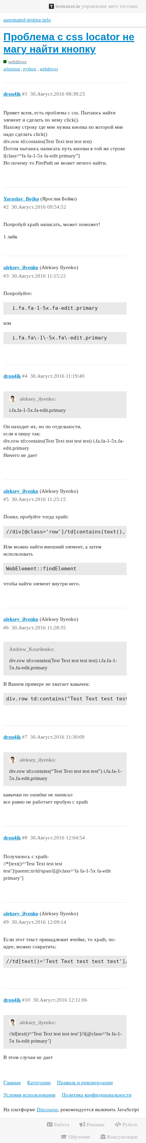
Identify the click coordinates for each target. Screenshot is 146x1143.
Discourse (47, 1109)
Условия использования (29, 1095)
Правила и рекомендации (85, 1082)
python (29, 68)
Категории (39, 1082)
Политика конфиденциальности (96, 1095)
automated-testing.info (27, 20)
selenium (11, 68)
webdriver (49, 68)
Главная (12, 1082)
